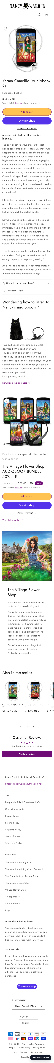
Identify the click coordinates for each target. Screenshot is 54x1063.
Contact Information (15, 809)
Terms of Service (13, 836)
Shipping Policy (13, 829)
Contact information (29, 1057)
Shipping (18, 103)
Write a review (27, 753)
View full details (11, 519)
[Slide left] (21, 726)
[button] (6, 14)
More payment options (27, 128)
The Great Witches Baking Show (21, 876)
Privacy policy (39, 1047)
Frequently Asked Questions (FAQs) (23, 802)
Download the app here (14, 382)
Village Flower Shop (15, 889)
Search (8, 795)
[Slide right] (33, 726)
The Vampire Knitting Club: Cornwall (24, 869)
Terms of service (20, 1052)
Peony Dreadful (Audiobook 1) (12, 706)
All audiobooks (12, 903)
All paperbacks (13, 896)
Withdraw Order (13, 843)
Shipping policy (37, 1052)
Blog (7, 910)
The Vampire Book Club (17, 883)
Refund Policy (12, 822)
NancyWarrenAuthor (25, 1044)
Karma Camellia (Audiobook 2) (35, 706)
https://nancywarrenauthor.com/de (24, 783)
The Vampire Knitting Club (18, 862)
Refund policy (24, 1047)
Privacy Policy (12, 815)
